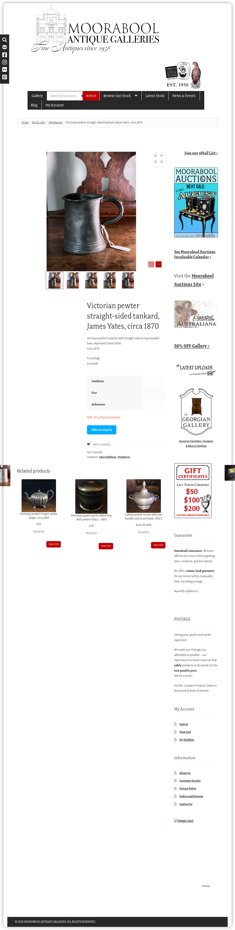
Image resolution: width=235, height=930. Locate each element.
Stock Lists (38, 122)
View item (54, 544)
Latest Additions (108, 457)
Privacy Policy (187, 788)
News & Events (184, 95)
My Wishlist (186, 740)
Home (25, 122)
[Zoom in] (158, 264)
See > (194, 254)
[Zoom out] (151, 264)
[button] (158, 158)
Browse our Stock (117, 95)
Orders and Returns (191, 796)
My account (54, 105)
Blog (34, 105)
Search (91, 95)
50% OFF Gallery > (192, 346)
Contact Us (185, 804)
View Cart (185, 732)
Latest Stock (154, 95)
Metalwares (56, 122)
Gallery (37, 95)
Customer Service (190, 780)
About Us (184, 773)
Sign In (183, 724)
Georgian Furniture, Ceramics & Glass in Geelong (196, 443)
